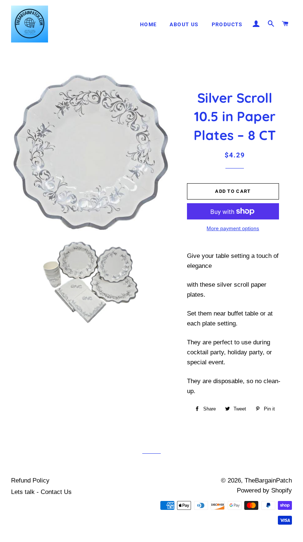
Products (227, 24)
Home (148, 24)
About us (184, 24)
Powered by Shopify (264, 490)
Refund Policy (30, 480)
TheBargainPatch (268, 480)
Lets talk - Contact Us (41, 491)
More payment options (233, 228)
